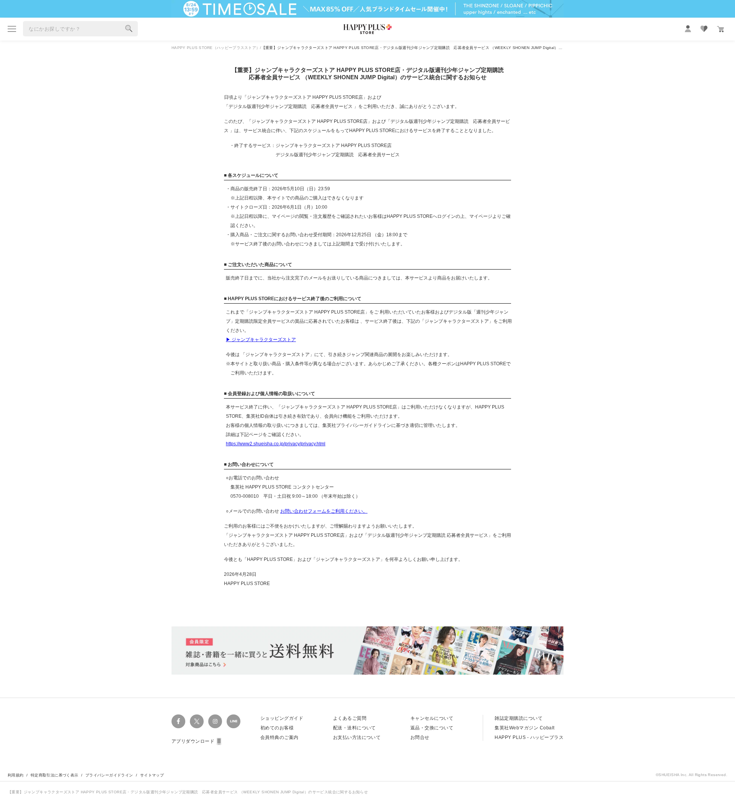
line (233, 721)
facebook (178, 721)
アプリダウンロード (193, 741)
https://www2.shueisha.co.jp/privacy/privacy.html (275, 443)
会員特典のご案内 (279, 737)
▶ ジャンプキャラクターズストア (261, 339)
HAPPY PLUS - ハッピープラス (529, 737)
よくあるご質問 (349, 718)
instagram (215, 721)
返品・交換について (431, 728)
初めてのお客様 (277, 728)
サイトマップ (152, 775)
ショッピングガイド (281, 718)
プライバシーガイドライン (109, 775)
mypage (688, 28)
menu (12, 28)
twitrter (197, 721)
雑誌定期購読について (518, 718)
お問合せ (420, 737)
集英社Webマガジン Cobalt (524, 728)
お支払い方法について (357, 737)
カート (720, 29)
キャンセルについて (431, 718)
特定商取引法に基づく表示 (54, 775)
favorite (704, 28)
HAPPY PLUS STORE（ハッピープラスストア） (216, 48)
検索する (129, 28)
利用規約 (16, 775)
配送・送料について (354, 728)
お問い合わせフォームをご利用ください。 (324, 511)
